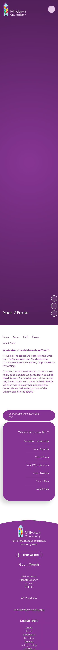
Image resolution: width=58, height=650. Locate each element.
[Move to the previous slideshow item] (54, 306)
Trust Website (31, 554)
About (16, 337)
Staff (25, 337)
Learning (29, 638)
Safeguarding (29, 645)
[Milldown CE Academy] (14, 9)
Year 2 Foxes (9, 343)
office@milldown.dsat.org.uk (29, 609)
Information (29, 634)
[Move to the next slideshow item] (54, 298)
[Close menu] (51, 9)
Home (6, 337)
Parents (29, 641)
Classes (35, 337)
